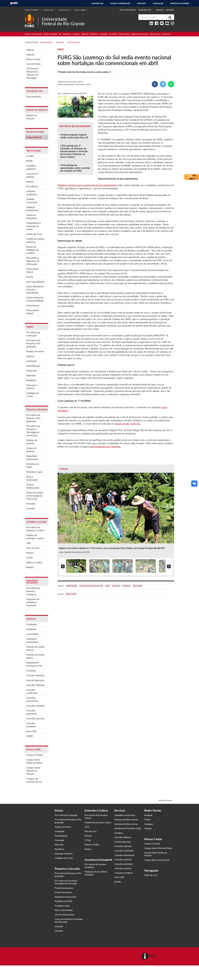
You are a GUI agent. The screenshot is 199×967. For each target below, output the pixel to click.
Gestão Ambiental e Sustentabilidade (35, 299)
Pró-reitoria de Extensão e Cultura (35, 529)
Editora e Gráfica (34, 562)
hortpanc (126, 585)
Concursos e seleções (32, 175)
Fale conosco (155, 34)
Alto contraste (128, 10)
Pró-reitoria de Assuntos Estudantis (33, 591)
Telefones (94, 34)
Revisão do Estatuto (31, 117)
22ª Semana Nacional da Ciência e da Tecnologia (32, 73)
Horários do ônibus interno (35, 656)
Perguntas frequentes (139, 34)
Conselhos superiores (31, 167)
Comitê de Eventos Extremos (35, 240)
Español (170, 10)
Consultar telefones (35, 685)
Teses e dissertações (32, 478)
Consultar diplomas (35, 675)
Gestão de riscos (34, 234)
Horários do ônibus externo (35, 648)
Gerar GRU (31, 731)
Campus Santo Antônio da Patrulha (33, 770)
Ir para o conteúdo (33, 10)
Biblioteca (67, 34)
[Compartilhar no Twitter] (163, 84)
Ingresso (30, 54)
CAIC (28, 543)
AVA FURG (166, 34)
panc (108, 585)
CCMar (29, 557)
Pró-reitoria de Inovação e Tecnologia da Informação (33, 431)
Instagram (148, 824)
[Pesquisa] (169, 17)
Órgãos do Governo (179, 3)
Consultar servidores (31, 725)
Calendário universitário (32, 640)
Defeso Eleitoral (33, 137)
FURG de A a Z (150, 875)
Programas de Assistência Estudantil (32, 602)
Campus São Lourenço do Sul (34, 780)
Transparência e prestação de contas (33, 226)
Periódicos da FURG (32, 465)
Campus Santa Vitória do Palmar (34, 761)
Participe (141, 3)
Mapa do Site (144, 10)
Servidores (31, 629)
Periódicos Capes (34, 472)
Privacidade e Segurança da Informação (32, 261)
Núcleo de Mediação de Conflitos (32, 249)
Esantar (29, 277)
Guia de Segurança (35, 680)
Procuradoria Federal (32, 270)
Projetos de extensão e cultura (35, 537)
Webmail (85, 34)
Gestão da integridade (31, 217)
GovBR (14, 3)
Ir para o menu (49, 10)
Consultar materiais (35, 705)
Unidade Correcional (31, 201)
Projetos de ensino (35, 351)
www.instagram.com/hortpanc (105, 446)
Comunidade (32, 634)
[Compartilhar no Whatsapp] (171, 84)
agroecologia (71, 585)
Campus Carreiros (34, 755)
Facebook (148, 815)
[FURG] (31, 15)
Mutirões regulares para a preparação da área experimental (87, 185)
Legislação (158, 3)
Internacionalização (35, 281)
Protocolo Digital (50, 34)
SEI (60, 34)
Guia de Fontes (33, 64)
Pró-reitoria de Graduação (33, 334)
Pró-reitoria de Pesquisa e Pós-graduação (33, 343)
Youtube (148, 828)
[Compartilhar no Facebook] (155, 84)
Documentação (33, 96)
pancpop (116, 585)
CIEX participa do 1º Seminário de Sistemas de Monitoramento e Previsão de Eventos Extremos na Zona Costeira (74, 151)
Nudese (30, 567)
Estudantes (31, 624)
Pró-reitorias (32, 186)
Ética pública (124, 34)
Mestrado (30, 375)
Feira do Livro (32, 548)
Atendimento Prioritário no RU (34, 664)
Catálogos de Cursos (32, 394)
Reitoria (30, 181)
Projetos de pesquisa (31, 442)
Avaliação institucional (32, 209)
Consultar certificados (31, 691)
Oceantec (30, 508)
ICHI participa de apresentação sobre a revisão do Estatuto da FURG (75, 168)
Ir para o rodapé (81, 10)
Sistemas (76, 34)
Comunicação (32, 305)
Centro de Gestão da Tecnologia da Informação (34, 495)
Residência (31, 380)
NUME (29, 161)
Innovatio (30, 503)
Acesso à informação (120, 3)
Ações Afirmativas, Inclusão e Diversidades (35, 289)
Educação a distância (31, 387)
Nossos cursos (33, 59)
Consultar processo (35, 718)
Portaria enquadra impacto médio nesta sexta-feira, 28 (74, 136)
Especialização (33, 365)
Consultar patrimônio (31, 712)
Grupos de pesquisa (31, 450)
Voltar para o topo (165, 800)
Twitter (147, 819)
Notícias (30, 50)
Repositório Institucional (32, 457)
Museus (30, 552)
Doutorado (31, 370)
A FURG (30, 156)
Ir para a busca (65, 10)
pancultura (137, 585)
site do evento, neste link (127, 423)
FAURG (29, 736)
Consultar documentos (32, 699)
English (160, 10)
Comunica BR (97, 3)
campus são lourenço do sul (91, 585)
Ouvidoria (113, 34)
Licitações (104, 34)
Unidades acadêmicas (31, 193)
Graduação (31, 361)
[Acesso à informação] (150, 956)
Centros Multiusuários (32, 486)
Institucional (71, 594)
